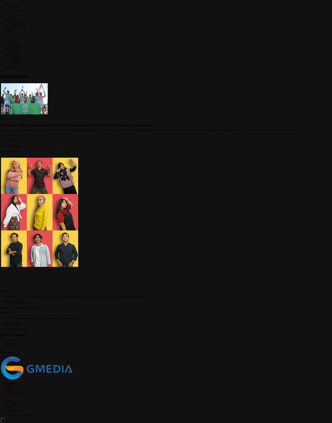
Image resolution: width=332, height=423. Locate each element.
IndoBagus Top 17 (19, 10)
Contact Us (11, 31)
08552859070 (16, 301)
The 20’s (15, 8)
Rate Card (11, 29)
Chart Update (12, 5)
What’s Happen (13, 19)
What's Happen (7, 119)
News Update (17, 22)
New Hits (15, 24)
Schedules (16, 15)
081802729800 (20, 329)
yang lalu (31, 135)
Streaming (11, 340)
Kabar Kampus (18, 26)
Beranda (10, 3)
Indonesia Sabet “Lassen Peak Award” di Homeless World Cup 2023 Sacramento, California (76, 125)
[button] (166, 35)
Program (10, 12)
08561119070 (33, 307)
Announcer (11, 17)
